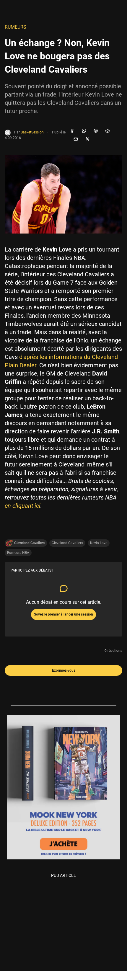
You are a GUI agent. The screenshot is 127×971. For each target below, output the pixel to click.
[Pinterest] (96, 131)
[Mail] (75, 139)
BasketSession (32, 132)
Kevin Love (98, 543)
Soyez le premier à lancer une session (63, 614)
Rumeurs (15, 27)
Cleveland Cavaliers (67, 543)
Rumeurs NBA (18, 553)
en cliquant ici (22, 505)
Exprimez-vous (63, 670)
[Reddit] (107, 131)
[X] (87, 139)
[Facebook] (72, 131)
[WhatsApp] (84, 131)
